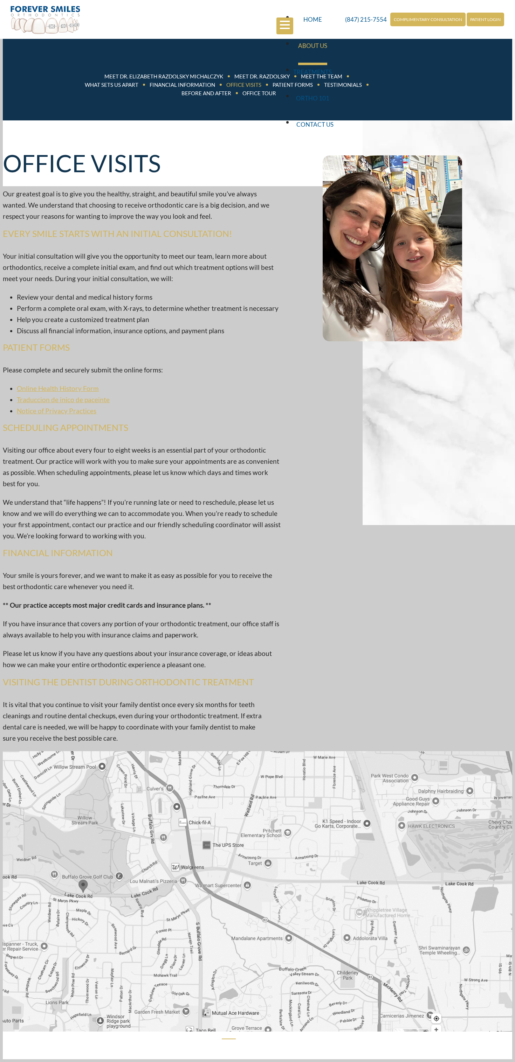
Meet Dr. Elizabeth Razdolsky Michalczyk (163, 76)
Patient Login (485, 19)
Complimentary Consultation (428, 19)
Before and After (206, 93)
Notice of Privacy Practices (56, 411)
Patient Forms (293, 85)
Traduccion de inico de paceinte (63, 400)
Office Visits (243, 85)
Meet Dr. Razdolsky (262, 76)
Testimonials (343, 85)
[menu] (284, 26)
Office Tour (259, 93)
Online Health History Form (58, 388)
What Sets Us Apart (111, 85)
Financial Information (182, 85)
